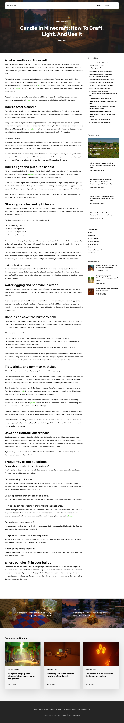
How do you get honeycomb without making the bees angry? (102, 107)
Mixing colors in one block (99, 76)
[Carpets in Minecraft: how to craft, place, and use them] (31, 613)
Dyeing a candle (96, 68)
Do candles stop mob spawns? (101, 98)
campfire (31, 129)
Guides (90, 232)
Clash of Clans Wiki (50, 709)
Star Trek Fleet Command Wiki (69, 709)
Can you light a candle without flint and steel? (103, 94)
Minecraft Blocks (62, 21)
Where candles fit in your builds (101, 122)
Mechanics (91, 235)
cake (38, 85)
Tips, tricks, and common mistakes (101, 85)
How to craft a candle (97, 66)
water (29, 100)
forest (70, 516)
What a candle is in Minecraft (99, 63)
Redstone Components (95, 250)
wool (18, 88)
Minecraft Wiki (12, 5)
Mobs (89, 247)
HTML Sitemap (76, 715)
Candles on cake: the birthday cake (101, 82)
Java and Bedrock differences (100, 88)
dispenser (31, 174)
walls (23, 391)
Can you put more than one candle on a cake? (103, 102)
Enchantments (92, 229)
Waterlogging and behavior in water (102, 79)
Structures (91, 253)
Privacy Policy (62, 715)
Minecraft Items (93, 244)
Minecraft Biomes (93, 238)
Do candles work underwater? (101, 111)
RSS (69, 715)
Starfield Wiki (85, 709)
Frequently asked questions (99, 91)
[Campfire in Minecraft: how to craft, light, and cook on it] (93, 613)
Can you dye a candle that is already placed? (102, 115)
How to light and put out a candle (101, 71)
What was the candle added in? (101, 119)
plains (32, 403)
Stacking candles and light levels (101, 74)
